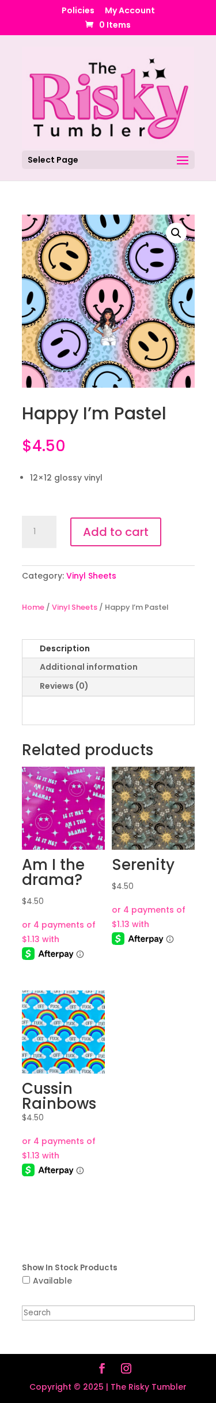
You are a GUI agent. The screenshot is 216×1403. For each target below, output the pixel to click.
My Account (130, 11)
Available (52, 1280)
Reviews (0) (64, 686)
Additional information (89, 667)
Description (65, 648)
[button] (176, 233)
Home (33, 607)
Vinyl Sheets (91, 576)
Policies (78, 11)
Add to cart (116, 532)
